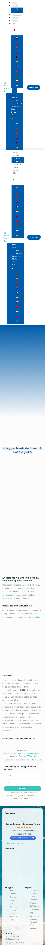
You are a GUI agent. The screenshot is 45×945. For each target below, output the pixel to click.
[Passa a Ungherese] (19, 76)
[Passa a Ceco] (19, 66)
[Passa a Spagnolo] (19, 61)
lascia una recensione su (22, 837)
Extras (13, 112)
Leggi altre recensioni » (14, 843)
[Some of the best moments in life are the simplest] (22, 862)
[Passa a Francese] (19, 57)
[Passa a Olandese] (19, 52)
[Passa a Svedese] (19, 85)
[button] (14, 90)
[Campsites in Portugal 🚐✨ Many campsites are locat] (22, 883)
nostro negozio (19, 617)
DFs (14, 23)
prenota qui (37, 617)
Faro (18, 9)
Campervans (16, 106)
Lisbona (19, 103)
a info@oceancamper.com (25, 753)
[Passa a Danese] (19, 71)
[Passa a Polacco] (19, 80)
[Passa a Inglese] (19, 37)
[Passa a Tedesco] (19, 42)
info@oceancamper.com (14, 939)
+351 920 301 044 (30, 756)
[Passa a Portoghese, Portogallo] (19, 47)
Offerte (13, 109)
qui (33, 738)
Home (13, 95)
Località (15, 5)
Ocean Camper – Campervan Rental (23, 824)
